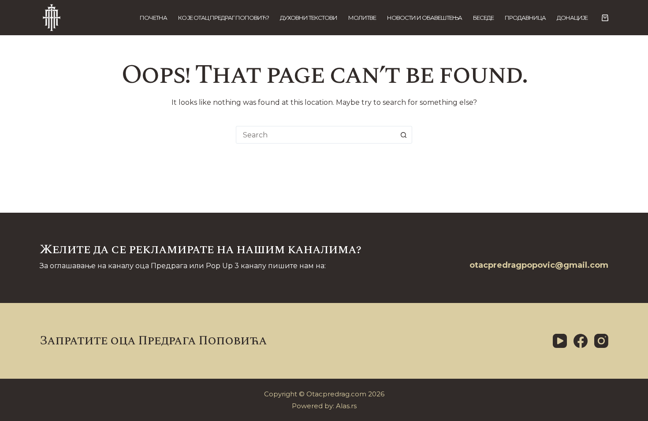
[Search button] (403, 134)
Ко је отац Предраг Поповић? (223, 17)
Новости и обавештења (424, 17)
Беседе (483, 17)
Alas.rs (346, 406)
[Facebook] (581, 341)
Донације (572, 17)
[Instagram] (601, 341)
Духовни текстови (308, 17)
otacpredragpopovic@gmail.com (538, 265)
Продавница (525, 17)
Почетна (153, 17)
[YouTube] (560, 341)
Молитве (362, 17)
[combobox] (315, 135)
